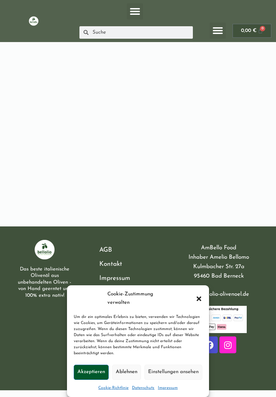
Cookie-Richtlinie (113, 388)
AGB (105, 250)
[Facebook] (209, 344)
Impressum (168, 388)
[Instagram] (227, 344)
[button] (199, 298)
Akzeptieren (91, 371)
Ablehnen (126, 371)
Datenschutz (143, 388)
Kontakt (110, 264)
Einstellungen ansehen (173, 371)
